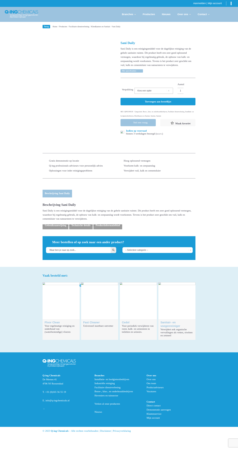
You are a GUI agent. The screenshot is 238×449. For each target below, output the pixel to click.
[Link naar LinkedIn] (231, 3)
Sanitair (153, 116)
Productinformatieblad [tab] (108, 225)
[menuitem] (207, 3)
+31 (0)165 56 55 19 (55, 392)
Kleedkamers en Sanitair (142, 116)
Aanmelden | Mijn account (207, 3)
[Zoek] (217, 14)
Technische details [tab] (80, 225)
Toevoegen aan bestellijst (158, 101)
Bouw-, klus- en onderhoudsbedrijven (155, 111)
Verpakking (127, 89)
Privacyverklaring (122, 430)
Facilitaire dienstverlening (176, 111)
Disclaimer (105, 430)
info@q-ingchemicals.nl (57, 400)
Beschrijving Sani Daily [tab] (57, 193)
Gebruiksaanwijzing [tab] (55, 225)
